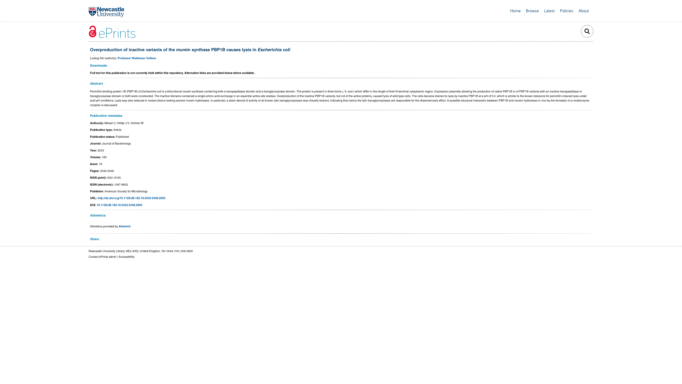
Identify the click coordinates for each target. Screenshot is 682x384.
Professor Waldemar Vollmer (137, 58)
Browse (532, 11)
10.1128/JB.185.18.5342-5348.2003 (119, 205)
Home (515, 11)
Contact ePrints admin (103, 257)
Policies (566, 11)
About (583, 11)
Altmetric (125, 226)
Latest (549, 11)
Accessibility (126, 257)
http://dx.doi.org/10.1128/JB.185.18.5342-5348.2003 (131, 198)
